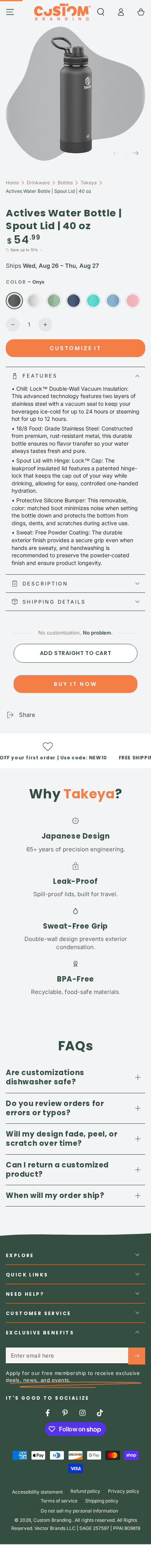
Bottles (65, 182)
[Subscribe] (136, 1356)
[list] (75, 906)
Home (12, 182)
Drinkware (38, 182)
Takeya (89, 182)
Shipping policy (101, 1501)
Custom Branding (52, 1520)
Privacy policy (123, 1491)
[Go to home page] (62, 11)
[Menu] (10, 11)
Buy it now (75, 684)
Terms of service (59, 1501)
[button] (101, 11)
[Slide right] (135, 153)
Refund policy (85, 1491)
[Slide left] (116, 153)
